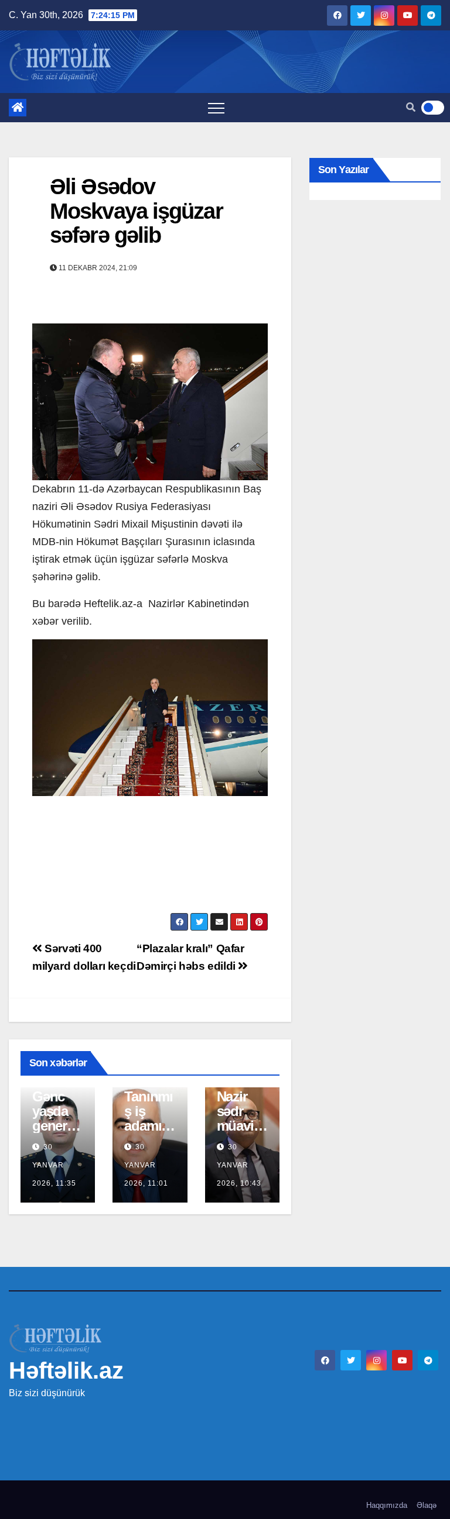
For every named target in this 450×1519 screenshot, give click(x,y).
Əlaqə (427, 1505)
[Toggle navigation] (216, 108)
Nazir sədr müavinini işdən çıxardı (241, 1126)
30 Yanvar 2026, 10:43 (239, 1165)
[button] (410, 107)
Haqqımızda (386, 1505)
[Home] (17, 107)
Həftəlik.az (66, 1370)
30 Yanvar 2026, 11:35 (54, 1165)
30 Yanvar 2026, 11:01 (146, 1165)
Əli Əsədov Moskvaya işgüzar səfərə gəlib (136, 211)
